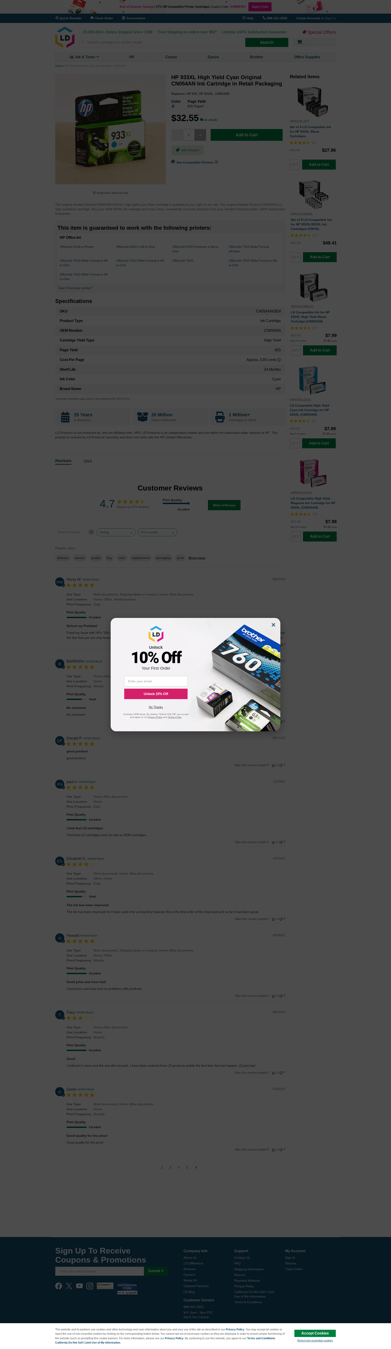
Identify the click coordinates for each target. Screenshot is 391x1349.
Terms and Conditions (261, 1338)
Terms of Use (174, 717)
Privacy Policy (235, 1329)
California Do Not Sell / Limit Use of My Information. (88, 1342)
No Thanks (156, 707)
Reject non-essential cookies (315, 1340)
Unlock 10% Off (156, 694)
